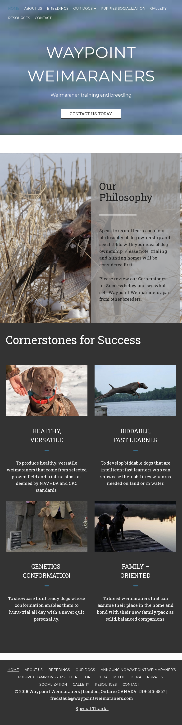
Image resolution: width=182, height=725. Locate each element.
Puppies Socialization (123, 8)
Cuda (102, 677)
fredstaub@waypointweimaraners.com (91, 698)
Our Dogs (83, 8)
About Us (33, 8)
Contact (43, 18)
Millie (119, 677)
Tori (87, 677)
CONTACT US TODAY (91, 113)
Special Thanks (92, 708)
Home (13, 8)
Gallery (158, 8)
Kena (136, 677)
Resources (19, 18)
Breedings (57, 8)
